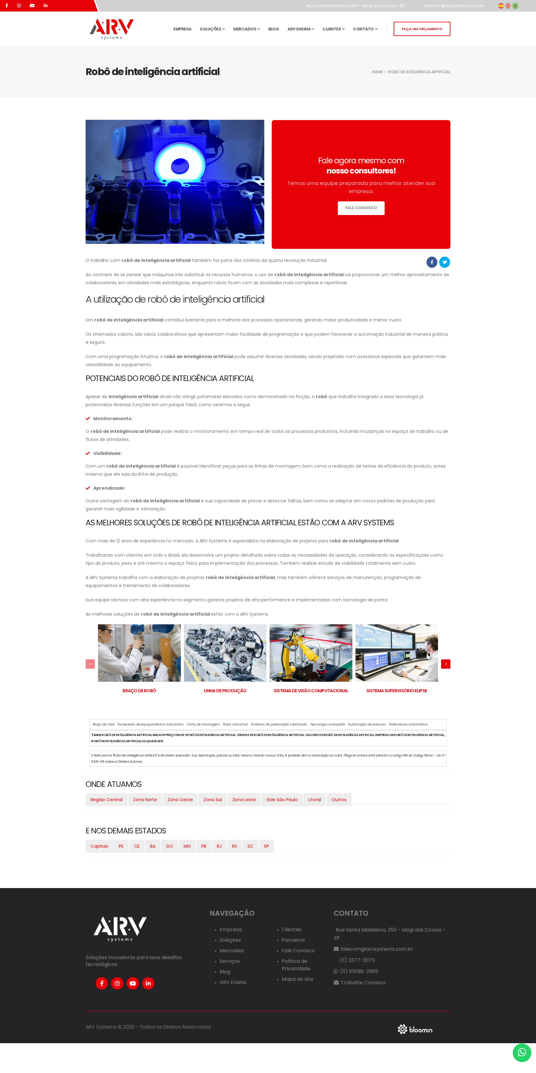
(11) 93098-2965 (358, 971)
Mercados (244, 29)
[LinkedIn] (148, 983)
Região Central (107, 800)
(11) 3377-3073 (356, 960)
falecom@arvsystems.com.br (453, 6)
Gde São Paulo (282, 800)
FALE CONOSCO (361, 207)
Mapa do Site (297, 979)
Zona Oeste (180, 800)
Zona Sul (212, 800)
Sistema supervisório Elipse (396, 691)
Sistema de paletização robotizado (279, 724)
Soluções (210, 29)
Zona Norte (145, 800)
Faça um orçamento (422, 28)
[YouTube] (133, 983)
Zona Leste (244, 800)
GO (169, 846)
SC (250, 846)
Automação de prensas (367, 724)
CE (137, 846)
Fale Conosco (298, 950)
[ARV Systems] (111, 28)
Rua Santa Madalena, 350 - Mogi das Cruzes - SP (355, 6)
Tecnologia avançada (327, 724)
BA (152, 846)
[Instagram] (117, 983)
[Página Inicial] (120, 928)
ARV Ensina (299, 29)
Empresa (182, 29)
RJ (219, 846)
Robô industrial (235, 724)
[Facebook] (102, 983)
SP (266, 846)
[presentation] (90, 664)
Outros (339, 800)
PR (203, 846)
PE (121, 846)
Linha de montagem (203, 724)
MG (187, 846)
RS (234, 846)
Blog (273, 29)
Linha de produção (225, 691)
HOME (377, 71)
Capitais (99, 846)
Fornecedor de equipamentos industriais (151, 724)
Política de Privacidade (296, 965)
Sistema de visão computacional (311, 691)
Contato (363, 29)
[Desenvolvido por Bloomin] (415, 1028)
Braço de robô (139, 691)
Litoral (314, 800)
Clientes (332, 29)
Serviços (230, 961)
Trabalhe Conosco (362, 982)
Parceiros (293, 940)
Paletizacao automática (408, 724)
